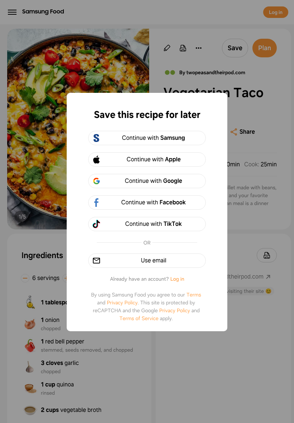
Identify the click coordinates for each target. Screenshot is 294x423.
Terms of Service (138, 318)
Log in (177, 279)
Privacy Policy (122, 302)
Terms (193, 294)
